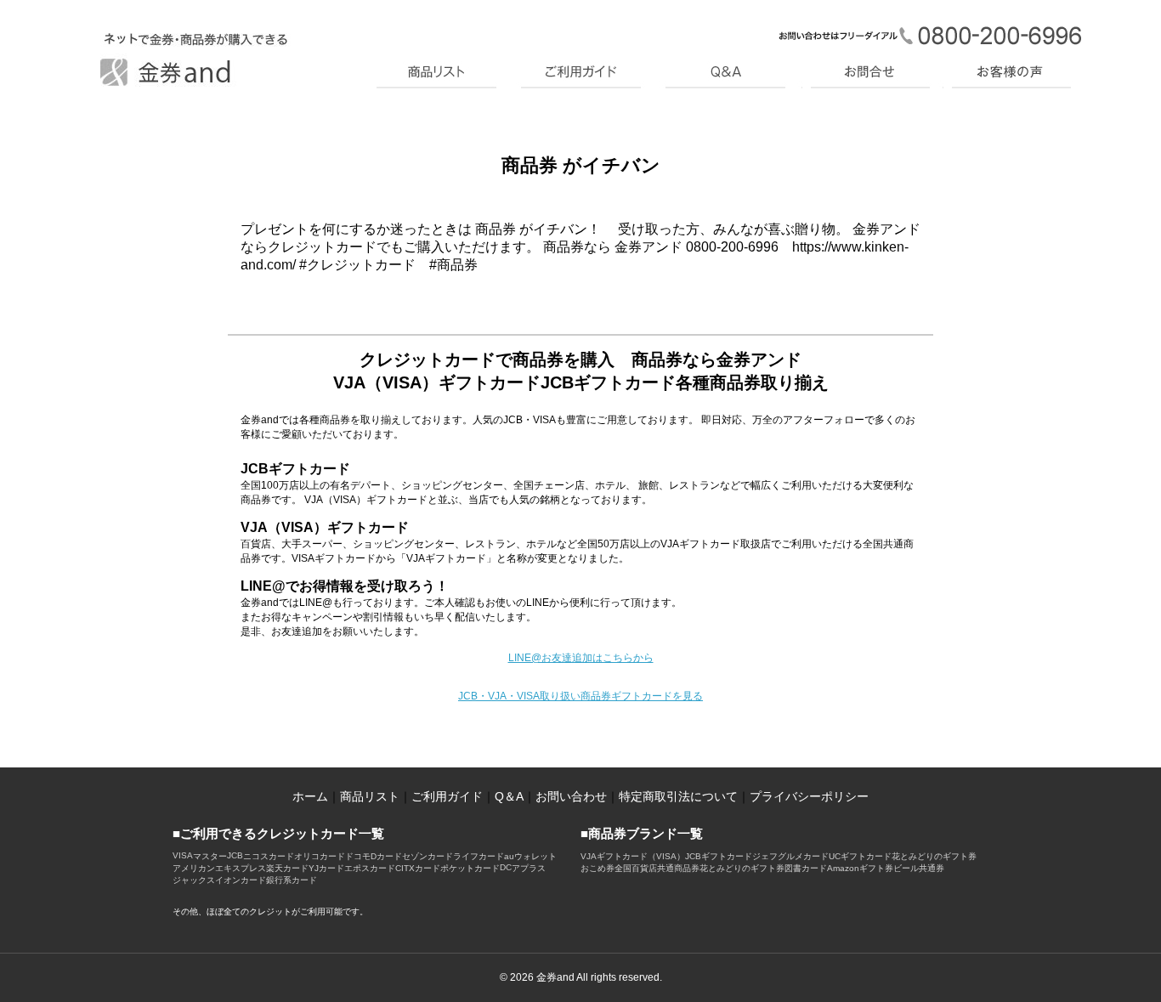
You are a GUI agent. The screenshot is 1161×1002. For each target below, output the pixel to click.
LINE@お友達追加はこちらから (581, 658)
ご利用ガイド (447, 796)
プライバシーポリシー (809, 796)
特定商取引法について (678, 796)
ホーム (310, 796)
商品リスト (369, 796)
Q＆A (509, 796)
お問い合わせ (571, 796)
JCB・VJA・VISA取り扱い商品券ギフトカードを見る (580, 696)
